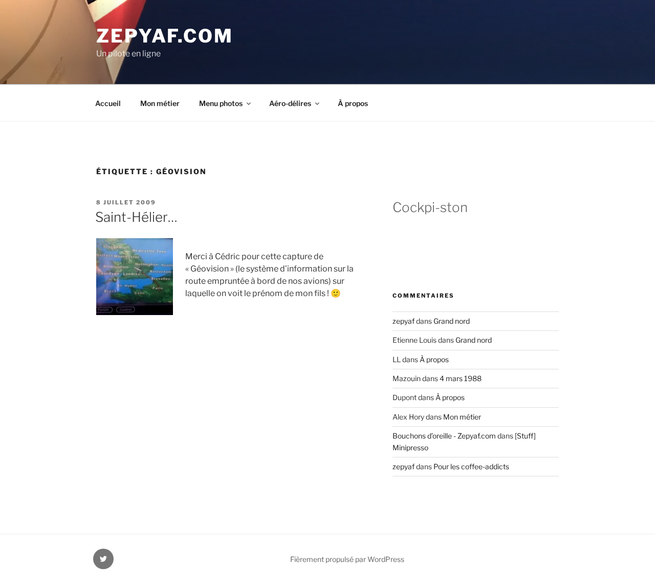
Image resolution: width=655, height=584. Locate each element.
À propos (353, 103)
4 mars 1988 (461, 378)
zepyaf (403, 321)
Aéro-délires (290, 103)
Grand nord (451, 321)
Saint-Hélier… (136, 217)
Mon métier (160, 103)
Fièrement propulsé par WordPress (347, 559)
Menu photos (221, 103)
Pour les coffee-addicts (471, 466)
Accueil (108, 103)
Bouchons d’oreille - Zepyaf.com (444, 435)
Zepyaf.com (164, 36)
